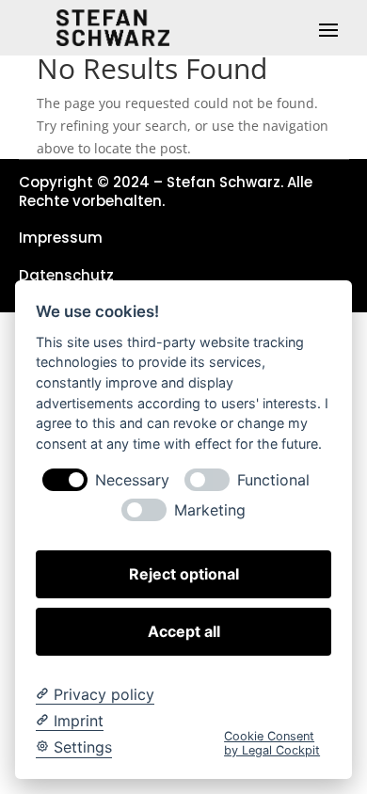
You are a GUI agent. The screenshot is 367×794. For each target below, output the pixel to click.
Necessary (132, 480)
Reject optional (184, 573)
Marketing (210, 510)
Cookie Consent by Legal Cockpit (272, 743)
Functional (273, 480)
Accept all (184, 631)
